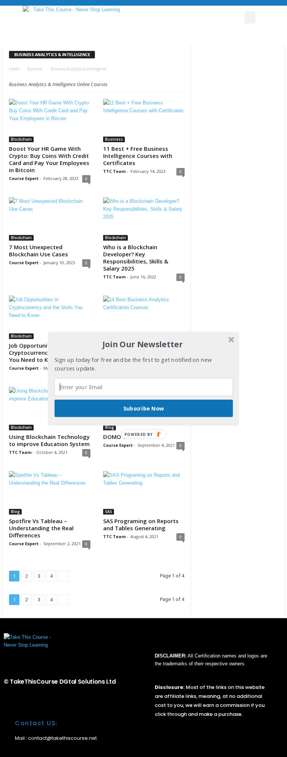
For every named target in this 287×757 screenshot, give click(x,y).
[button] (142, 344)
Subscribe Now (143, 408)
